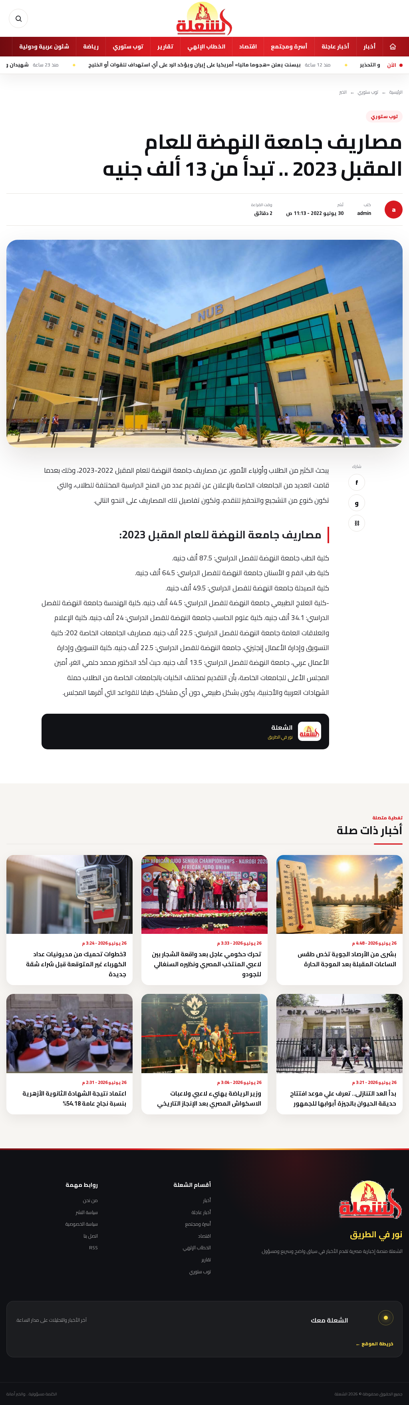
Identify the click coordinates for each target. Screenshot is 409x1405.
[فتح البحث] (18, 18)
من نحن (90, 1200)
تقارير (165, 46)
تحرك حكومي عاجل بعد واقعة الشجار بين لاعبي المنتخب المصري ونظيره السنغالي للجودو (206, 964)
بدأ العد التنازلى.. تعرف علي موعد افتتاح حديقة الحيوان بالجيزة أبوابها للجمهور (343, 1098)
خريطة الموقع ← (374, 1344)
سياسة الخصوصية (82, 1224)
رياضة (91, 46)
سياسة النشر (87, 1212)
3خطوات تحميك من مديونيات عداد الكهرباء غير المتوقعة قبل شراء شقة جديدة (76, 964)
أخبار (369, 46)
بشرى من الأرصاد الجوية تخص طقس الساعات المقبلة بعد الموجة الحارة (347, 959)
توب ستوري (128, 46)
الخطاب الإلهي (206, 46)
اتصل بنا (90, 1236)
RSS (93, 1247)
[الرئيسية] (393, 46)
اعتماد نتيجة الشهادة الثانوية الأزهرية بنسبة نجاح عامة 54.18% (74, 1098)
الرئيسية (396, 92)
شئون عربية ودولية (44, 46)
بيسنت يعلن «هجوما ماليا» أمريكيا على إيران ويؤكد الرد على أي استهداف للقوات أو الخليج (249, 64)
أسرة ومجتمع (289, 46)
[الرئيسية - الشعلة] (204, 18)
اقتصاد (248, 46)
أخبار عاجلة (335, 46)
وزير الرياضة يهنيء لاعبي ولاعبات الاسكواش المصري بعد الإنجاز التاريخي (209, 1098)
